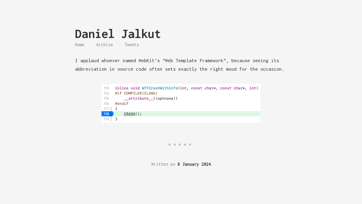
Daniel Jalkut (118, 34)
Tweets (132, 44)
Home (80, 44)
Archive (104, 44)
